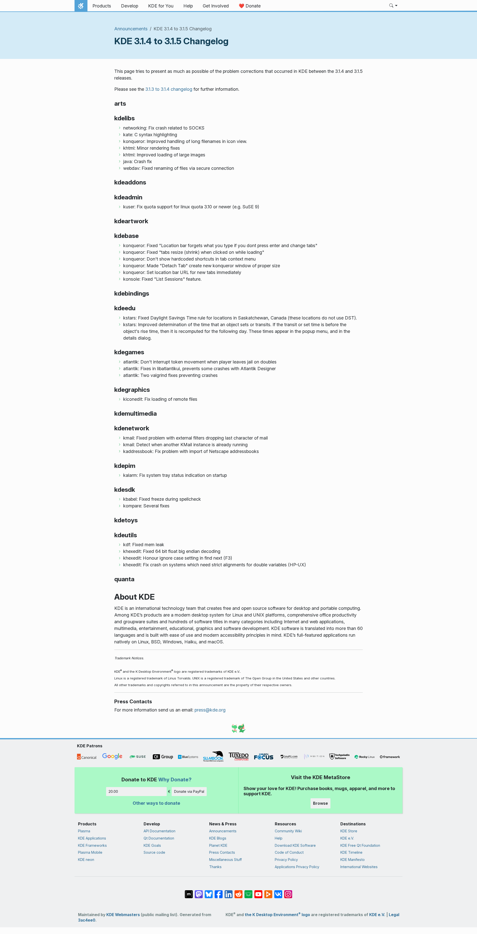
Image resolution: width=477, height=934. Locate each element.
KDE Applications (92, 838)
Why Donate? (175, 779)
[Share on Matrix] (189, 892)
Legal (394, 914)
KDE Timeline (351, 852)
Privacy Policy (286, 859)
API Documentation (159, 831)
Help (278, 838)
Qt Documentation (159, 838)
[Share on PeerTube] (268, 892)
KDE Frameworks (92, 845)
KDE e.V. (347, 838)
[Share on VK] (278, 892)
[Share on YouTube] (258, 892)
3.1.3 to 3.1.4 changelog (168, 89)
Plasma (84, 831)
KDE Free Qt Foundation (360, 845)
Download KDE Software (295, 845)
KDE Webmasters (123, 914)
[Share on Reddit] (238, 892)
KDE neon (86, 859)
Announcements (131, 28)
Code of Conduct (289, 852)
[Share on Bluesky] (209, 892)
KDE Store (348, 831)
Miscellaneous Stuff (225, 859)
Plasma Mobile (90, 852)
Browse (320, 803)
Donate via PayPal (189, 791)
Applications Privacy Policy (297, 867)
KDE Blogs (217, 838)
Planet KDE (218, 845)
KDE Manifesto (352, 859)
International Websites (359, 867)
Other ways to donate (156, 803)
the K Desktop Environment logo (277, 914)
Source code (154, 852)
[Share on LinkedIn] (229, 892)
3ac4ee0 (86, 920)
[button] (393, 6)
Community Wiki (288, 831)
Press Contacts (222, 852)
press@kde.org (210, 709)
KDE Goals (152, 845)
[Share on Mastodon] (199, 892)
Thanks (215, 867)
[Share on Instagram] (288, 892)
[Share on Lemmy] (248, 892)
